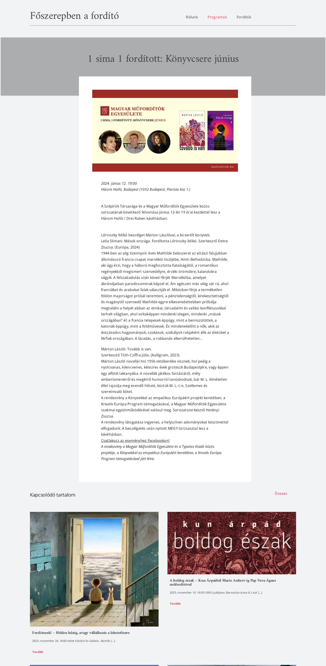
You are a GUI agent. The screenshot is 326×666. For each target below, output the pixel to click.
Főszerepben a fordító (74, 16)
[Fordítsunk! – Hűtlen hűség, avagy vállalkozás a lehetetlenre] (94, 569)
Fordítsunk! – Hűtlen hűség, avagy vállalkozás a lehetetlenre (81, 632)
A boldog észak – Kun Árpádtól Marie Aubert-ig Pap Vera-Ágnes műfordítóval (223, 582)
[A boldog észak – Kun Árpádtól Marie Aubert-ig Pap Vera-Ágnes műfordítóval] (231, 543)
